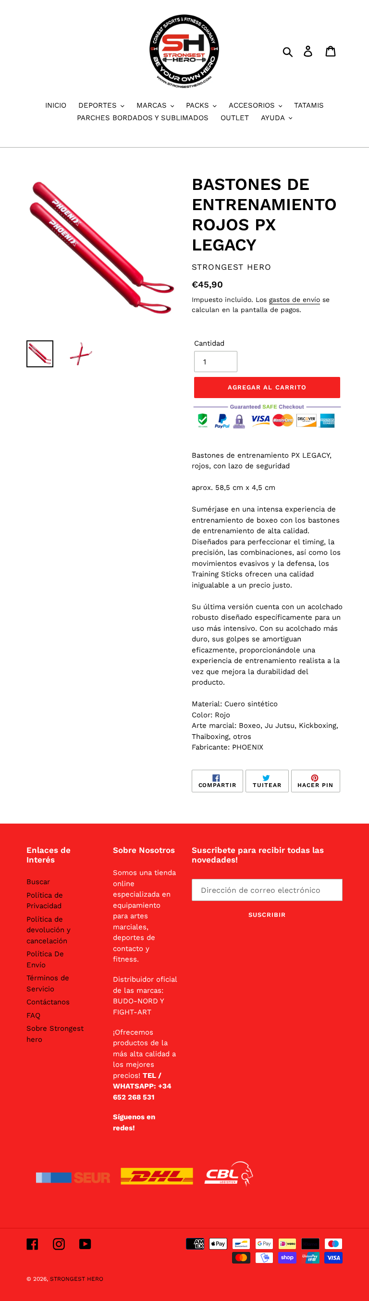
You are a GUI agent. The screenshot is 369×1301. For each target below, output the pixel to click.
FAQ (33, 1015)
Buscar (38, 881)
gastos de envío (294, 299)
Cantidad (209, 343)
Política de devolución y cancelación (48, 930)
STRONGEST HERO (76, 1279)
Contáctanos (48, 1002)
